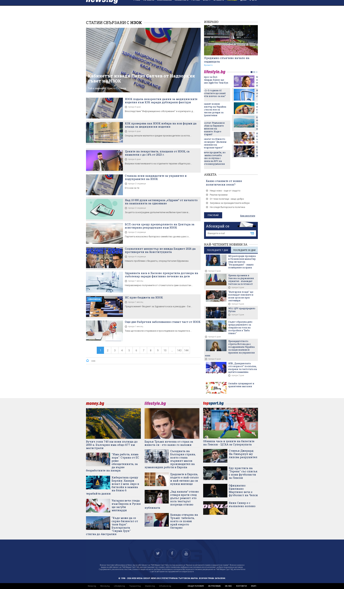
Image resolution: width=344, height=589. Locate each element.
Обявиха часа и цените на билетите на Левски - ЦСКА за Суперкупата (228, 442)
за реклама (214, 586)
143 (179, 350)
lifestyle (215, 72)
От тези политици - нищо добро (227, 199)
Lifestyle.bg (119, 586)
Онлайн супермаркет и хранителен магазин (241, 385)
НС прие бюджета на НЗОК (144, 297)
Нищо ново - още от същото (225, 190)
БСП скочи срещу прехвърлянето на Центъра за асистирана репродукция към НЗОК (159, 226)
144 (186, 350)
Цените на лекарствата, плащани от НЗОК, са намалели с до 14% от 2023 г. (157, 153)
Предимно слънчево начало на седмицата (226, 59)
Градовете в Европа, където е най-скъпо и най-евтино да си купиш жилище (184, 478)
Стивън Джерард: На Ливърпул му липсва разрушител (243, 454)
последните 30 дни (244, 250)
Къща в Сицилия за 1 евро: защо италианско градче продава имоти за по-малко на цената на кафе (241, 123)
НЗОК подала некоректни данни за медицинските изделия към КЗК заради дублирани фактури (161, 100)
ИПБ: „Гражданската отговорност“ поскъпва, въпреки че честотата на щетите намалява (242, 367)
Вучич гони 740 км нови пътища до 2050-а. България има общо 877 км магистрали (112, 445)
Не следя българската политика (227, 207)
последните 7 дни (217, 250)
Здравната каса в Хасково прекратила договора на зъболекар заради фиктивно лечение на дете (161, 274)
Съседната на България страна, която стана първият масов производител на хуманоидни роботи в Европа (170, 459)
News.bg (92, 586)
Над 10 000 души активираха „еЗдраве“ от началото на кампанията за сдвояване (161, 201)
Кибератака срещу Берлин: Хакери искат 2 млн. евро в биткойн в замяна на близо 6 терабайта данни (112, 485)
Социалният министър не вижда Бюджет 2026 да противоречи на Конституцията (160, 250)
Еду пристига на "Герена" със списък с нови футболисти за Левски (243, 472)
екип (253, 586)
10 (165, 350)
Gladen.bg (150, 586)
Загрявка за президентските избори (230, 203)
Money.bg (105, 586)
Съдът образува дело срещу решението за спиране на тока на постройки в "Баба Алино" (240, 327)
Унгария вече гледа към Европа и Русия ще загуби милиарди (126, 505)
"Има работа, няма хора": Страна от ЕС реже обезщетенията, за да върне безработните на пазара (112, 462)
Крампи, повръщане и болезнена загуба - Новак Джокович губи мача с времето (241, 151)
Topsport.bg (135, 586)
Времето (208, 65)
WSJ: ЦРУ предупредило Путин (241, 310)
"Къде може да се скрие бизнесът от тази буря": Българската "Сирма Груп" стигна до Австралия (112, 526)
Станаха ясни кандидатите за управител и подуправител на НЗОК (156, 177)
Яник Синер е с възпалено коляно (242, 504)
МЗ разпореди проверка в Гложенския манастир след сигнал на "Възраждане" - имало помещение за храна (242, 262)
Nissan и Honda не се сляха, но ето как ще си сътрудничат (241, 93)
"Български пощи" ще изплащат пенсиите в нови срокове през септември (240, 296)
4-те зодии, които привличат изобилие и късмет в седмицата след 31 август (242, 108)
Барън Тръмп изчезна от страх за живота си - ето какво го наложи (169, 443)
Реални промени (219, 194)
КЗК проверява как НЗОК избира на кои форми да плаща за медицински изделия (161, 125)
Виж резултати (247, 216)
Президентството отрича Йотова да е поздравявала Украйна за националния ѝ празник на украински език (230, 348)
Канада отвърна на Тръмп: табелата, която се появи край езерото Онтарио (184, 521)
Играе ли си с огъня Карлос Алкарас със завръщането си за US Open (241, 137)
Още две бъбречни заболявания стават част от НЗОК (162, 321)
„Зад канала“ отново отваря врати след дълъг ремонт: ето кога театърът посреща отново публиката (172, 499)
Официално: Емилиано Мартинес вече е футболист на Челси (243, 490)
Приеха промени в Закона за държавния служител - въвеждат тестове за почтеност (241, 279)
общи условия (196, 586)
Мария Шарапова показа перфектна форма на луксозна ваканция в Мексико (242, 81)
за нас (228, 586)
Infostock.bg (165, 586)
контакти (241, 586)
